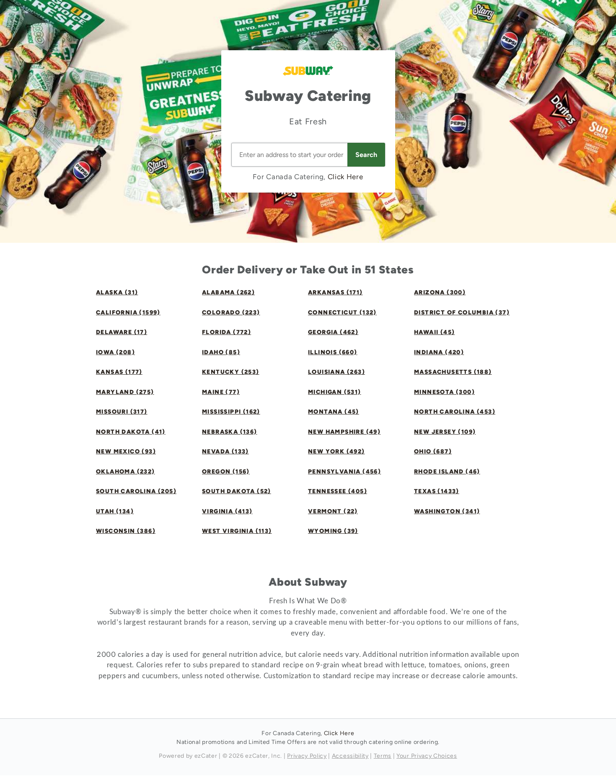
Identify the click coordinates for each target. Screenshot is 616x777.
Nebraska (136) (229, 431)
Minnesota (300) (444, 392)
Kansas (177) (119, 372)
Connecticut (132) (342, 312)
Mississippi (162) (231, 411)
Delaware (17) (121, 332)
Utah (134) (115, 511)
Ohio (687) (433, 451)
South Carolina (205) (136, 491)
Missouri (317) (122, 411)
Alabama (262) (228, 292)
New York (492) (336, 451)
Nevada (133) (225, 451)
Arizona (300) (440, 292)
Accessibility (350, 755)
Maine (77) (221, 392)
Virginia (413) (227, 511)
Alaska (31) (117, 292)
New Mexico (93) (126, 451)
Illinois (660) (332, 352)
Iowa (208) (115, 352)
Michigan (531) (334, 392)
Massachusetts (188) (453, 372)
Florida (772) (226, 332)
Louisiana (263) (336, 372)
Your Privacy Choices (426, 755)
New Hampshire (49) (344, 431)
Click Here (345, 176)
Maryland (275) (125, 392)
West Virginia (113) (237, 531)
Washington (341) (447, 511)
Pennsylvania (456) (344, 471)
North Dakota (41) (131, 431)
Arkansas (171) (335, 292)
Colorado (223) (231, 312)
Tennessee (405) (337, 491)
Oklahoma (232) (125, 471)
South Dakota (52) (236, 491)
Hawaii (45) (434, 332)
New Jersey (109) (445, 431)
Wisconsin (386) (125, 531)
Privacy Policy (307, 755)
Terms (382, 755)
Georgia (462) (333, 332)
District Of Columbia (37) (462, 312)
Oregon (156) (226, 471)
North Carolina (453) (454, 411)
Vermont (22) (333, 511)
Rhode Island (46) (447, 471)
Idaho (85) (221, 352)
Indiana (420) (439, 352)
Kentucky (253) (230, 372)
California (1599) (128, 312)
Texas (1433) (436, 491)
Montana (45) (333, 411)
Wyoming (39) (333, 531)
